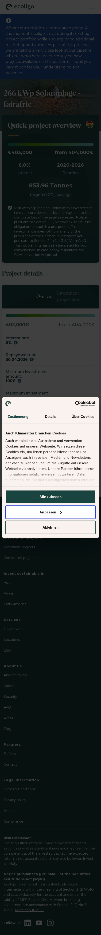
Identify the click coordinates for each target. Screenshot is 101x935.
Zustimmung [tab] (18, 417)
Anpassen (47, 512)
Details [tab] (50, 417)
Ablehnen (50, 527)
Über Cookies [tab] (83, 417)
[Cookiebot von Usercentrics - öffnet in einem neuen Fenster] (75, 404)
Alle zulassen (50, 497)
